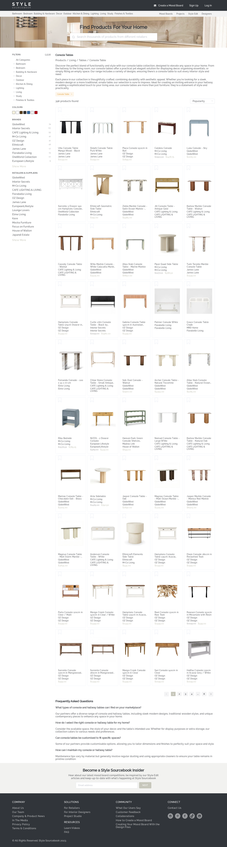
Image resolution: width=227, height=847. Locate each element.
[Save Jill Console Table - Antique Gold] (156, 168)
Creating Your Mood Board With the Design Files (138, 826)
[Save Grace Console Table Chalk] (188, 284)
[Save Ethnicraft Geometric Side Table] (92, 168)
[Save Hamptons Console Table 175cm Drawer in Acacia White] (60, 284)
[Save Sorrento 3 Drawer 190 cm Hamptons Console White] (60, 168)
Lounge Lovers (20, 210)
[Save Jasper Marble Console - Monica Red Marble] (188, 458)
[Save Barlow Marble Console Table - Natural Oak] (188, 400)
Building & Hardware (44, 13)
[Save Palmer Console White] (156, 284)
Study (110, 13)
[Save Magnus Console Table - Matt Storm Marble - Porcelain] (60, 516)
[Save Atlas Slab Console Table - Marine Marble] (124, 226)
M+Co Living (31, 136)
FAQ (66, 832)
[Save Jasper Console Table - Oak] (124, 458)
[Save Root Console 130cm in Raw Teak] (156, 574)
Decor (59, 13)
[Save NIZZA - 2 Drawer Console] (92, 400)
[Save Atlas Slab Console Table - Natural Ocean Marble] (188, 342)
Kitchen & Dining (81, 13)
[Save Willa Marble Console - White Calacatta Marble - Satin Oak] (92, 226)
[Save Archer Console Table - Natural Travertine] (156, 342)
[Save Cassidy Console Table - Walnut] (60, 226)
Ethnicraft (31, 144)
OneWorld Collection (31, 157)
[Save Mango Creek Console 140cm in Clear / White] (92, 574)
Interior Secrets (31, 128)
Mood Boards (166, 14)
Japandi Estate (20, 234)
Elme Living (19, 214)
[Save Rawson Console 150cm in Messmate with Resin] (188, 574)
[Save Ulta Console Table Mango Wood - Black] (60, 110)
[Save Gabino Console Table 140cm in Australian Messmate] (124, 284)
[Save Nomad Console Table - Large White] (156, 400)
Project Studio (73, 816)
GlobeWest (31, 124)
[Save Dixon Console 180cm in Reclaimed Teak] (188, 516)
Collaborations (125, 816)
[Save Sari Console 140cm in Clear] (156, 632)
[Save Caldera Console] (156, 110)
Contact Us (174, 807)
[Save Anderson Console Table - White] (92, 516)
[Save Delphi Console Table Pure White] (92, 110)
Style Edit (193, 14)
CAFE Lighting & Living (31, 132)
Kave (15, 218)
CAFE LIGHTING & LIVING (26, 190)
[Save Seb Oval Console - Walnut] (124, 342)
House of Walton (22, 230)
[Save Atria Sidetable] (92, 458)
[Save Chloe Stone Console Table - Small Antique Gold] (92, 342)
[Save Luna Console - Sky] (188, 110)
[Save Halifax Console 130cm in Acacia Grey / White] (188, 632)
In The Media (20, 820)
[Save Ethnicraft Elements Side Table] (124, 516)
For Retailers (72, 807)
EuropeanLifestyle (22, 206)
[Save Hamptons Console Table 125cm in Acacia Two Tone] (124, 574)
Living (103, 13)
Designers (207, 14)
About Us (18, 807)
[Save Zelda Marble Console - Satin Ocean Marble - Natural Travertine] (124, 168)
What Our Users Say (128, 807)
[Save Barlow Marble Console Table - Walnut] (188, 168)
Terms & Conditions (24, 828)
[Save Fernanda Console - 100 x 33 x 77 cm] (60, 342)
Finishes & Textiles (124, 13)
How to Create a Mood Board (134, 820)
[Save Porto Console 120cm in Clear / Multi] (60, 574)
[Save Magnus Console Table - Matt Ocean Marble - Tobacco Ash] (156, 458)
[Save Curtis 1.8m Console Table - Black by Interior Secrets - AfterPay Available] (92, 284)
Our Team (18, 812)
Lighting (95, 13)
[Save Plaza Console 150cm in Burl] (124, 110)
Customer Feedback (128, 812)
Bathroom (17, 13)
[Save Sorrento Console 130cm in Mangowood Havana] (60, 632)
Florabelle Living (31, 153)
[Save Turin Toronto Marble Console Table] (188, 226)
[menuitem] (208, 5)
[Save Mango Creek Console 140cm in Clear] (124, 632)
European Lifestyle (31, 161)
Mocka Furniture (21, 222)
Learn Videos (72, 828)
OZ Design (31, 140)
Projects (180, 14)
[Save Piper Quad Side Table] (156, 226)
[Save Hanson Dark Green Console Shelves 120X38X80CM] (124, 400)
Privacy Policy (21, 824)
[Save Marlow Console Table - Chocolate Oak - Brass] (60, 458)
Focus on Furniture (23, 226)
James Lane (31, 148)
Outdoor (67, 13)
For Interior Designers (77, 812)
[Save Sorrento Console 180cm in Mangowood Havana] (92, 632)
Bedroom (28, 13)
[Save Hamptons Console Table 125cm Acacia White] (156, 516)
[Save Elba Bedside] (60, 400)
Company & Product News (28, 816)
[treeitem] (31, 60)
